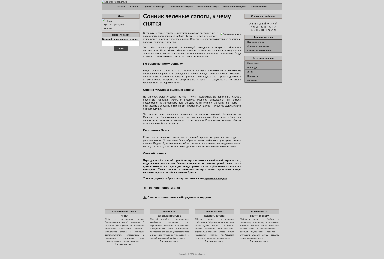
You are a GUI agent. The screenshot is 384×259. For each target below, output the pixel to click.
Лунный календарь (154, 6)
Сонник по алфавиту (258, 46)
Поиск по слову (255, 41)
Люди (250, 71)
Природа (252, 67)
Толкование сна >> (124, 244)
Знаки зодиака (259, 6)
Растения (252, 80)
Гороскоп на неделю (234, 6)
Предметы (252, 75)
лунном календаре (215, 178)
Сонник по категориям (259, 50)
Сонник (134, 6)
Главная (121, 6)
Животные (253, 62)
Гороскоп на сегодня (181, 6)
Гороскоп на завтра (208, 6)
